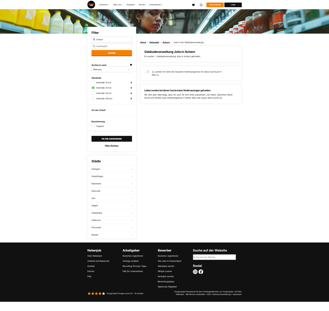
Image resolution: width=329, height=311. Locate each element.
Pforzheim (96, 227)
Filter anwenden (112, 139)
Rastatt (95, 235)
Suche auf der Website (210, 250)
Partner (90, 271)
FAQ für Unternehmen (133, 271)
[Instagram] (196, 271)
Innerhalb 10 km (103, 82)
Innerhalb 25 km (103, 87)
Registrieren (215, 5)
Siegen (95, 205)
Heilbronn (96, 220)
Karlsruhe (96, 191)
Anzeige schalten (131, 261)
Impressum (237, 294)
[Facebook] (201, 271)
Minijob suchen (165, 271)
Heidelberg (97, 213)
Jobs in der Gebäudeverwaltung (188, 42)
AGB (209, 294)
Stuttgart (96, 169)
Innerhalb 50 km (103, 93)
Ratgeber (131, 4)
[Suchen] (201, 4)
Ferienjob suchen (166, 276)
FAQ (89, 276)
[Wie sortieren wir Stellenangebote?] (131, 65)
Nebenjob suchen (166, 266)
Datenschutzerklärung (221, 294)
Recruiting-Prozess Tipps (134, 266)
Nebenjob (154, 42)
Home (143, 42)
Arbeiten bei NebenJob (98, 261)
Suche (111, 53)
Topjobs (100, 126)
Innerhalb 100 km (104, 98)
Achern (166, 42)
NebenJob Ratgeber (167, 286)
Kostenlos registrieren (133, 256)
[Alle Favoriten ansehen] (193, 4)
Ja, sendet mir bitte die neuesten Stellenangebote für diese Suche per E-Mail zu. (187, 73)
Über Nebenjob (94, 256)
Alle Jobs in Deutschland (169, 261)
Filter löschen (111, 145)
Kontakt (142, 4)
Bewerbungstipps (166, 281)
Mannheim (96, 183)
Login (233, 5)
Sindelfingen (97, 176)
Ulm (93, 198)
